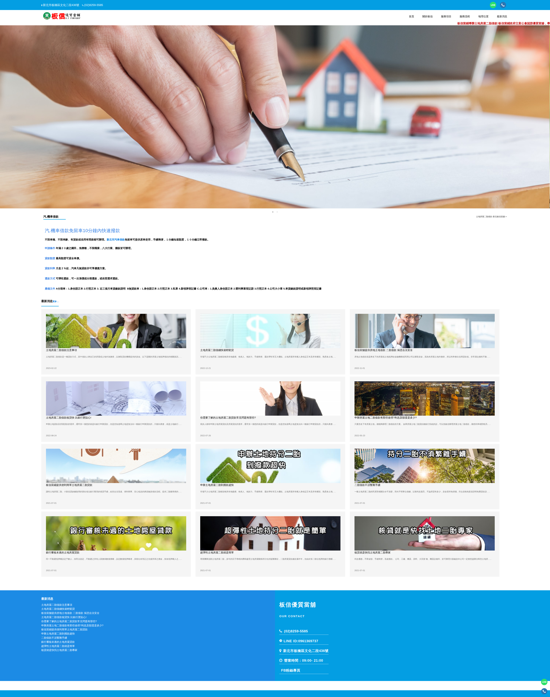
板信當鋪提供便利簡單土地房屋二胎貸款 (69, 485)
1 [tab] (272, 212)
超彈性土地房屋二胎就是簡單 (217, 552)
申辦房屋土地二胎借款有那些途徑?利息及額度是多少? (385, 417)
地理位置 (483, 16)
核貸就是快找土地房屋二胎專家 (372, 552)
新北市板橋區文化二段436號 (61, 5)
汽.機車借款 (51, 216)
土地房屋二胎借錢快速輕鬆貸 (217, 350)
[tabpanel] (275, 116)
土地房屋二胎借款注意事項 (61, 350)
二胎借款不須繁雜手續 (367, 485)
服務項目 (446, 16)
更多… (56, 301)
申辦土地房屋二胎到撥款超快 (217, 485)
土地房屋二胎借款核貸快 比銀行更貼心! (68, 417)
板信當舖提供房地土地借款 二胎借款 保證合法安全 (383, 350)
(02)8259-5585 (93, 5)
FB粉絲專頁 (290, 670)
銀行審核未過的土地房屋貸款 (62, 552)
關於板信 (427, 16)
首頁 (411, 16)
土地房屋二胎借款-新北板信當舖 (490, 216)
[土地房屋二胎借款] (275, 116)
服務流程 (465, 16)
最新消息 (502, 16)
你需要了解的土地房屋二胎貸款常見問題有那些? (228, 417)
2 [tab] (277, 212)
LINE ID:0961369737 (301, 641)
